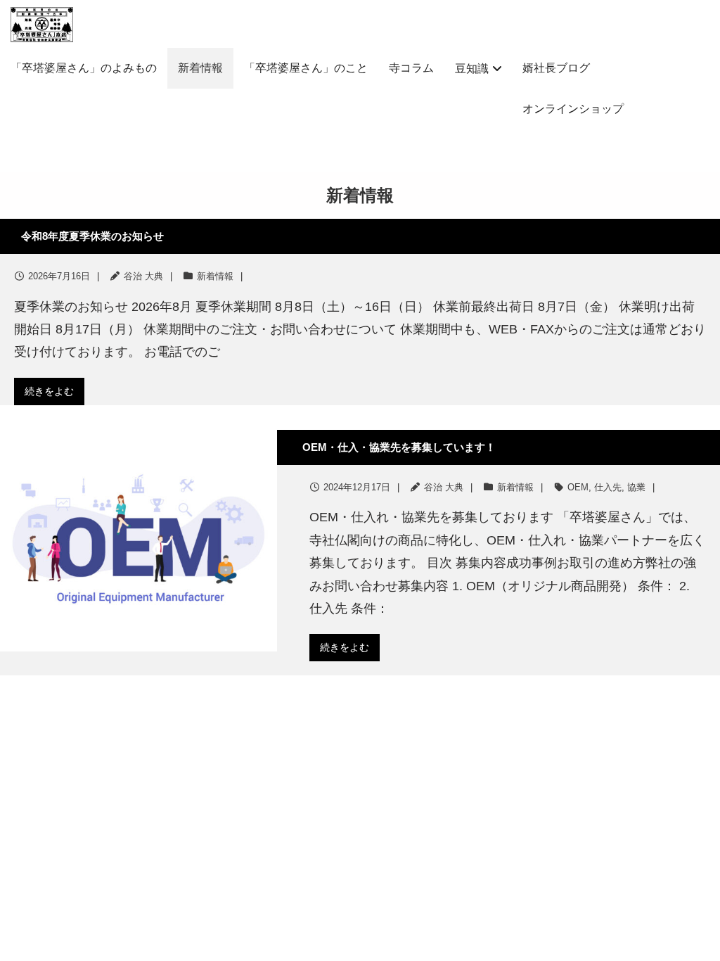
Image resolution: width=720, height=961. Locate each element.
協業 (636, 487)
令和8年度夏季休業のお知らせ (92, 236)
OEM (578, 487)
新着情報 (215, 276)
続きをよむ (49, 391)
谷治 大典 (143, 276)
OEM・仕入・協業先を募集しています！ (399, 447)
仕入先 (608, 487)
